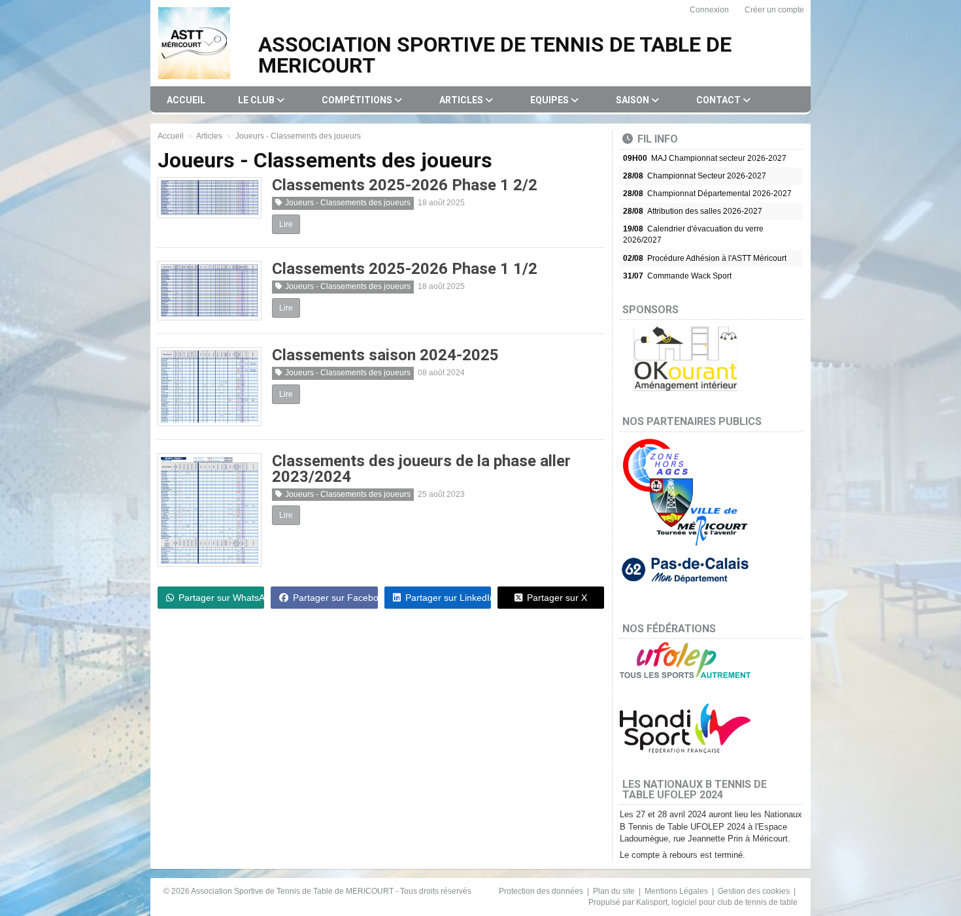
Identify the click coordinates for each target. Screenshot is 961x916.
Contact (719, 100)
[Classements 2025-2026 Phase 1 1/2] (209, 290)
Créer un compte (774, 9)
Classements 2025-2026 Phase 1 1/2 (404, 269)
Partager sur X (557, 597)
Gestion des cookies (755, 891)
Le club (257, 100)
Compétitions (358, 100)
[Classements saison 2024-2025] (209, 386)
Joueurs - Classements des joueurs (348, 202)
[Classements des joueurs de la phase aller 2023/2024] (209, 510)
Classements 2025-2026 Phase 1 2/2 (404, 185)
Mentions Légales (677, 891)
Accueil (186, 100)
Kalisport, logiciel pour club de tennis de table (717, 902)
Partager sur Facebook (335, 597)
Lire (286, 224)
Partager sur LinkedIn (448, 597)
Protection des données (542, 891)
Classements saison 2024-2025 (385, 355)
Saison (633, 100)
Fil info (657, 139)
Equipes (550, 100)
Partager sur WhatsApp (221, 597)
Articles (462, 100)
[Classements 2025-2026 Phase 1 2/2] (209, 197)
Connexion (709, 9)
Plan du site (615, 891)
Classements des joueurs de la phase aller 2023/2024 (421, 469)
